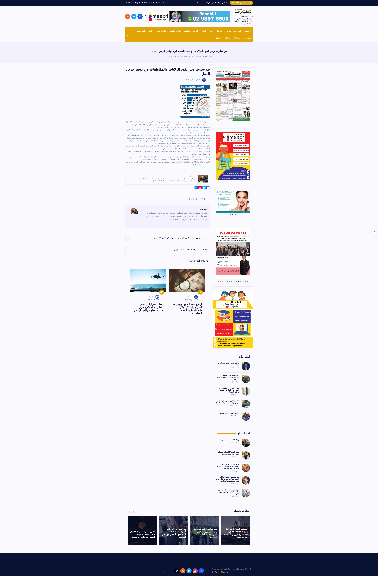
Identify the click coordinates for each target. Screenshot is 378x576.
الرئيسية (248, 34)
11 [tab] (224, 284)
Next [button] (247, 205)
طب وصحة (141, 34)
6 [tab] (236, 284)
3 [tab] (230, 217)
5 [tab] (238, 284)
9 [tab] (229, 284)
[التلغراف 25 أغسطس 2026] (233, 99)
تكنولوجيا (247, 41)
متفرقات (236, 41)
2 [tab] (232, 217)
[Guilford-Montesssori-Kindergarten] (233, 159)
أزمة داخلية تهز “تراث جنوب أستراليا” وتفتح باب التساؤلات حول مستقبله (228, 380)
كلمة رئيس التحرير (234, 34)
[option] (235, 533)
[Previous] (129, 514)
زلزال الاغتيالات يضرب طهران (229, 442)
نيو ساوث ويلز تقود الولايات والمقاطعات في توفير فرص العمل (188, 59)
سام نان (198, 83)
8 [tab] (231, 284)
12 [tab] (222, 284)
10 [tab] (227, 284)
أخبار (211, 34)
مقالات (187, 34)
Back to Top (158, 573)
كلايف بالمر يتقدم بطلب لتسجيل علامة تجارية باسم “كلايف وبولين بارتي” (228, 495)
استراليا (220, 34)
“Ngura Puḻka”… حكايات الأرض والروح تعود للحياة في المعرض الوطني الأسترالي (228, 393)
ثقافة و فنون (161, 34)
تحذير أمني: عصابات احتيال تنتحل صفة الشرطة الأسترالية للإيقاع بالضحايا (173, 537)
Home (210, 59)
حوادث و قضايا (175, 34)
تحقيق (218, 41)
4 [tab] (240, 284)
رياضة (151, 34)
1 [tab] (235, 217)
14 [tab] (218, 284)
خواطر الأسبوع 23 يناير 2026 (229, 416)
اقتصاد (204, 34)
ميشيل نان (190, 300)
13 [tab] (220, 284)
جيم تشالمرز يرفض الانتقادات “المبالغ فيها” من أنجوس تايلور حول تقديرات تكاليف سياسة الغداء (227, 482)
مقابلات (227, 41)
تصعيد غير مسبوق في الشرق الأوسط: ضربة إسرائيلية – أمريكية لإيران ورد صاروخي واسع (228, 469)
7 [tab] (234, 284)
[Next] (133, 514)
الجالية (195, 34)
